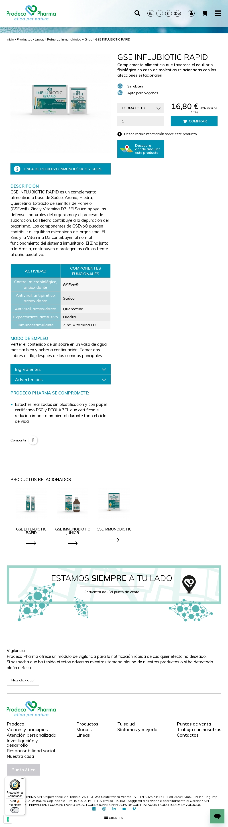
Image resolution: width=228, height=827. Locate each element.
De (177, 13)
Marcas (84, 729)
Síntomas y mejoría (137, 729)
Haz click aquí (23, 680)
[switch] (14, 810)
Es (151, 13)
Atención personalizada (31, 735)
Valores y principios (27, 729)
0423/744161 (154, 797)
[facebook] (94, 809)
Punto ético (23, 769)
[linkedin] (114, 809)
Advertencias (29, 379)
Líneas (83, 735)
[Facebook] (32, 440)
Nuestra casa (20, 756)
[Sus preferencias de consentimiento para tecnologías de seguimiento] (8, 819)
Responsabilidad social (31, 750)
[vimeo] (134, 809)
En (169, 13)
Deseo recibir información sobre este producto (160, 134)
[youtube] (124, 809)
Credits (116, 818)
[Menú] (22, 779)
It (160, 13)
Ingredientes (28, 369)
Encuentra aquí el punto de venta (111, 591)
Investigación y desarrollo (22, 742)
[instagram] (104, 809)
